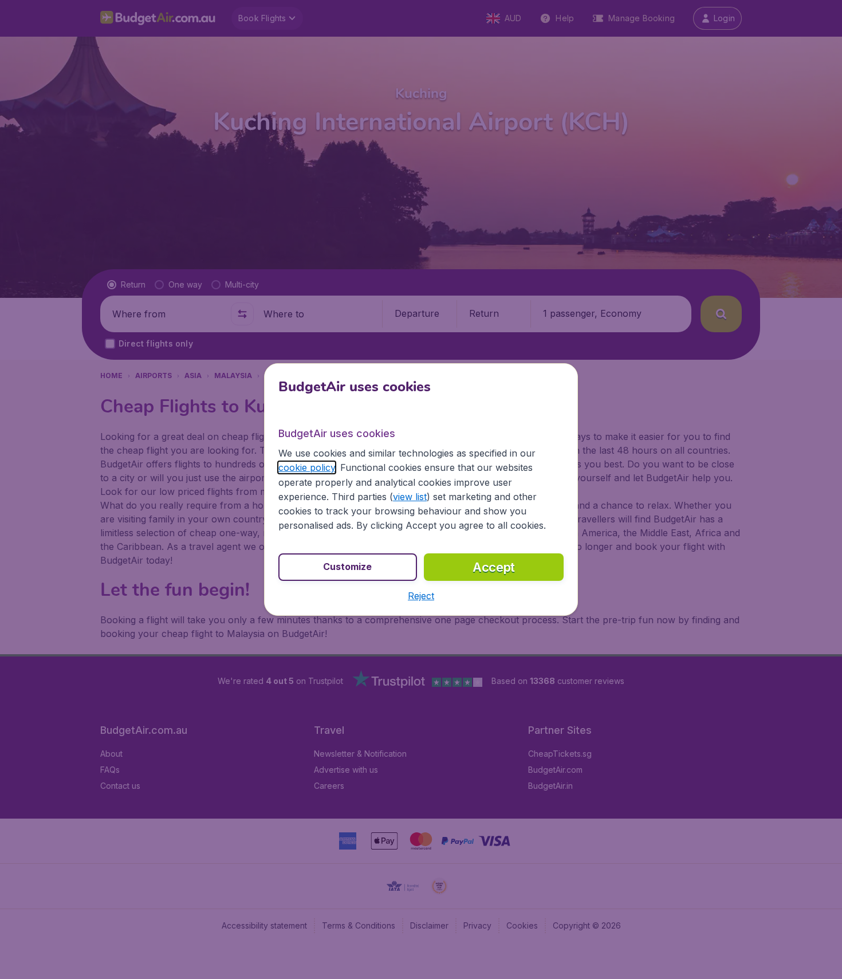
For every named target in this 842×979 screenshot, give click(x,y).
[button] (421, 595)
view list (410, 496)
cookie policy (306, 467)
